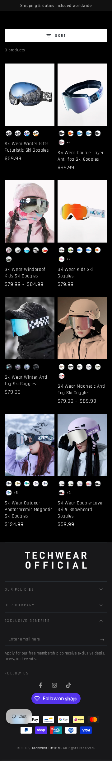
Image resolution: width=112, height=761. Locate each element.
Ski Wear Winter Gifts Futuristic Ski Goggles (27, 147)
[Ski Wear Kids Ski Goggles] (82, 211)
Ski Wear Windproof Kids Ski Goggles (25, 273)
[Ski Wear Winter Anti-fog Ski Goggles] (29, 328)
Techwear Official (46, 748)
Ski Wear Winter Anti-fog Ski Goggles (27, 380)
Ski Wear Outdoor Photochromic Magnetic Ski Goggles (29, 509)
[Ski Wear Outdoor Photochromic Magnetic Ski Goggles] (29, 445)
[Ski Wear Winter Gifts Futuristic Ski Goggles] (29, 95)
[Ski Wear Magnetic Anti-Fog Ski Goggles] (82, 328)
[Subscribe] (103, 639)
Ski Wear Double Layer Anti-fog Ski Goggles (81, 156)
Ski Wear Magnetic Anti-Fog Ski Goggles (82, 389)
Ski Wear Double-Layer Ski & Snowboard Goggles (81, 509)
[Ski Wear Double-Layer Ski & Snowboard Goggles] (82, 445)
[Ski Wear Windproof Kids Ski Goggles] (29, 211)
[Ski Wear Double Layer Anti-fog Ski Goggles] (82, 95)
